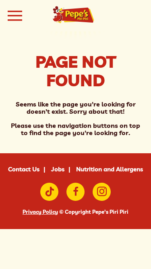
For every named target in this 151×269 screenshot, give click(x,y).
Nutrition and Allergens (109, 169)
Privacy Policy (40, 212)
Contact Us (23, 169)
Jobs (57, 169)
